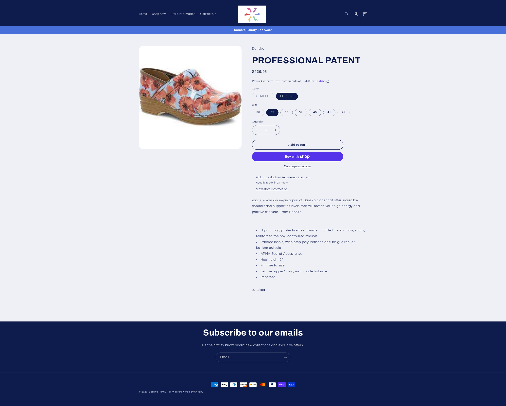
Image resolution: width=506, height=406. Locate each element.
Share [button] (261, 290)
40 (315, 112)
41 (329, 112)
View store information (272, 189)
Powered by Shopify (191, 392)
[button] (346, 14)
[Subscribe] (285, 357)
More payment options (297, 166)
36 (260, 113)
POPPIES (287, 96)
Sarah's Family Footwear (163, 392)
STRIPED (265, 97)
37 (272, 112)
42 (346, 113)
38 (286, 112)
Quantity (257, 121)
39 (301, 112)
